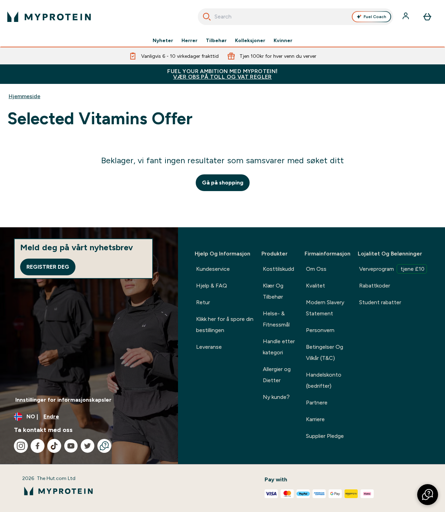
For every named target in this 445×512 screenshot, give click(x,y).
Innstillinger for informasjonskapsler (63, 400)
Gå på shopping (222, 183)
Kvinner (283, 40)
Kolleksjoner (250, 40)
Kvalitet (315, 286)
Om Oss (316, 269)
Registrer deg (47, 267)
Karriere (315, 419)
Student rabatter (380, 302)
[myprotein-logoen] (49, 16)
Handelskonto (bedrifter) (323, 380)
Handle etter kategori (279, 346)
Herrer (189, 40)
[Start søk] (207, 16)
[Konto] (406, 17)
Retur (203, 302)
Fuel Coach (375, 16)
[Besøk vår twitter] (88, 446)
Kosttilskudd (278, 269)
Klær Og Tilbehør (273, 291)
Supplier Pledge (325, 436)
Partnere (316, 402)
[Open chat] (104, 446)
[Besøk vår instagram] (21, 446)
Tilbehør (216, 40)
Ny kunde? (276, 397)
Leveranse (209, 347)
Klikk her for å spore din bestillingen (224, 324)
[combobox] (296, 16)
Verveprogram (391, 269)
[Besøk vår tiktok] (54, 446)
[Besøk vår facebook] (37, 446)
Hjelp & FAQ (211, 286)
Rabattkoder (374, 286)
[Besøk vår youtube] (71, 446)
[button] (427, 494)
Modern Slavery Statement (325, 307)
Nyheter (163, 40)
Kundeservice (213, 269)
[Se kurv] (427, 16)
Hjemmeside (24, 96)
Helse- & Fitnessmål (276, 319)
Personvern (320, 330)
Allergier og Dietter (277, 374)
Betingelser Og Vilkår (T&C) (324, 352)
